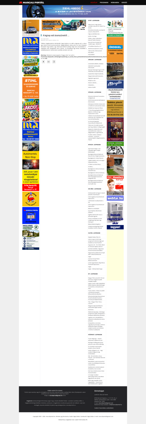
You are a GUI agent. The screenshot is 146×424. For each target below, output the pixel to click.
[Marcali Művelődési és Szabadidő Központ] (115, 165)
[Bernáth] (115, 129)
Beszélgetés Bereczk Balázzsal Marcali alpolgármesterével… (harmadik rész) (95, 182)
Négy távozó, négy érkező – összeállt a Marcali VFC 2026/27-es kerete (96, 26)
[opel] (30, 180)
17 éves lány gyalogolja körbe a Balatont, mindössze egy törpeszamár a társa (96, 111)
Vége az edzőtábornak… (94, 34)
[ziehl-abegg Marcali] (73, 11)
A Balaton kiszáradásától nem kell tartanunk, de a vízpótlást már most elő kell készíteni (96, 117)
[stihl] (30, 87)
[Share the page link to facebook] (43, 61)
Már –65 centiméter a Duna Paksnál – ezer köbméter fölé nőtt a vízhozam (96, 357)
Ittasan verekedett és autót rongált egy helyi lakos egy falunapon (95, 220)
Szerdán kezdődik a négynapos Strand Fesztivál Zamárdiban (96, 249)
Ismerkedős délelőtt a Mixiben (95, 63)
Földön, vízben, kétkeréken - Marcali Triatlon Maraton (95, 39)
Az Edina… (90, 166)
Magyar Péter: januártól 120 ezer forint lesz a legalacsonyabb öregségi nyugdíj (96, 279)
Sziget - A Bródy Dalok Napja (95, 269)
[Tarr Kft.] (115, 49)
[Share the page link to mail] (48, 61)
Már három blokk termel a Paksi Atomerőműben (96, 371)
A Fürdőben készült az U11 (94, 46)
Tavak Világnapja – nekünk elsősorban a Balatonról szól (95, 339)
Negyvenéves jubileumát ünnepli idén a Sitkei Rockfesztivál (96, 253)
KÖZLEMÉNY (91, 54)
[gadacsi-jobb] (115, 71)
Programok (104, 2)
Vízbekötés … (91, 85)
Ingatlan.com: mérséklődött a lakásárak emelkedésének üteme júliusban (96, 319)
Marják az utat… (92, 80)
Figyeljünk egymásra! (93, 78)
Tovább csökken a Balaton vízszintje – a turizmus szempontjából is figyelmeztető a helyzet (96, 137)
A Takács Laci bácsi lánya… (94, 164)
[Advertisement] (115, 255)
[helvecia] (115, 108)
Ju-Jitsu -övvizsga (92, 36)
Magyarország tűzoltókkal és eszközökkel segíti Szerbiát (95, 306)
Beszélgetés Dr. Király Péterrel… (96, 158)
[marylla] (115, 90)
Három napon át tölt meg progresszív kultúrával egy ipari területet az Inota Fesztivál (96, 241)
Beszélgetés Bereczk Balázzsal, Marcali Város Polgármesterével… (96, 155)
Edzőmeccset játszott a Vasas (95, 48)
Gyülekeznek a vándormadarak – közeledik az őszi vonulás (96, 368)
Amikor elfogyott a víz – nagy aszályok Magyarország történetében (95, 352)
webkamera (115, 2)
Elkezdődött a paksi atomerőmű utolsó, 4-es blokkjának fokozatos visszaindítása (96, 363)
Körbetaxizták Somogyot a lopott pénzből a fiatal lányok (96, 193)
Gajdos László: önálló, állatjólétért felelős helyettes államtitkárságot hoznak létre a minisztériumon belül (96, 286)
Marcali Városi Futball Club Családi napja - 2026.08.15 (94, 43)
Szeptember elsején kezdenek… (96, 74)
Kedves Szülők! (92, 87)
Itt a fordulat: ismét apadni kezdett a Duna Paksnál (95, 347)
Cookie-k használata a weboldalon (104, 408)
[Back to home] (32, 2)
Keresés (124, 2)
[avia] (115, 185)
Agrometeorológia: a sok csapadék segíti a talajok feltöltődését (94, 150)
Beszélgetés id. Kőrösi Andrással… (96, 172)
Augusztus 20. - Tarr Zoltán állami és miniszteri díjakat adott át (96, 245)
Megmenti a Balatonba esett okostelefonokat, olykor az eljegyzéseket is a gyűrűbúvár (95, 130)
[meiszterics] (30, 46)
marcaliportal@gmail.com (56, 395)
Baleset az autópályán (93, 208)
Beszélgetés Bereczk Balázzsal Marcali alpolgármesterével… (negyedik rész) (95, 176)
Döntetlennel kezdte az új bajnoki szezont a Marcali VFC (96, 30)
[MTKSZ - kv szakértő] (30, 66)
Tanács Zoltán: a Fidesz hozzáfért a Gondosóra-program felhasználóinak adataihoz (96, 292)
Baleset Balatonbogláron (94, 224)
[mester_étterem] (115, 28)
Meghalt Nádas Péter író (94, 237)
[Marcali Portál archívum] (30, 215)
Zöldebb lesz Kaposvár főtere (95, 108)
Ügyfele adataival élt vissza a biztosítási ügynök (95, 215)
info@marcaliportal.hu (115, 404)
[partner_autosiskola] (30, 199)
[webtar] (115, 212)
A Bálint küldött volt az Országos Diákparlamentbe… (96, 161)
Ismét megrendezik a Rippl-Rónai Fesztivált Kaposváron (96, 263)
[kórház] (30, 237)
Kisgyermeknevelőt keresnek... (95, 76)
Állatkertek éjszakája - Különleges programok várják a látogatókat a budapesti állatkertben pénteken (96, 313)
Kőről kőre (90, 309)
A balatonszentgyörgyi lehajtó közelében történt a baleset (95, 227)
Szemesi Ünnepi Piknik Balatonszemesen (93, 259)
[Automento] (30, 155)
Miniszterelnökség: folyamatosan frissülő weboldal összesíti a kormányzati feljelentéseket (96, 298)
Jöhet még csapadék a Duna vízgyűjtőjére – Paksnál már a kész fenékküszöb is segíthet (95, 382)
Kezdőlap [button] (94, 2)
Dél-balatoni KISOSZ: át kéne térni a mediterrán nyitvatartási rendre (96, 104)
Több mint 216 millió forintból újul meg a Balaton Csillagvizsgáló (96, 126)
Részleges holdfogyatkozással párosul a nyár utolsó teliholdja (96, 343)
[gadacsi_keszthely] (30, 28)
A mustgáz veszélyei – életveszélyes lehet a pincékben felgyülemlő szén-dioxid (96, 376)
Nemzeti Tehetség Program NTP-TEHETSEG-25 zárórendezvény (96, 70)
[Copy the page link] (53, 61)
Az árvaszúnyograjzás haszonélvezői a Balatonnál (95, 122)
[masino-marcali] (30, 110)
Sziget (89, 256)
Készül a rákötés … (92, 82)
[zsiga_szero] (115, 148)
